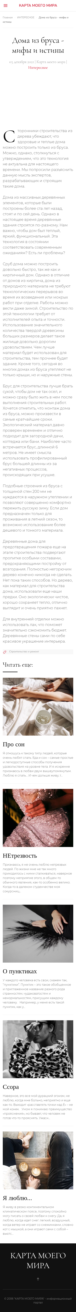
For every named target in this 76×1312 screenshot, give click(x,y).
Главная (8, 17)
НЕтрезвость (20, 855)
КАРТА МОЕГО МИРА (38, 5)
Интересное (38, 67)
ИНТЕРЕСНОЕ (25, 17)
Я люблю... (17, 1198)
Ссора (11, 1086)
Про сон (14, 744)
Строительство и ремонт (24, 651)
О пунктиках (20, 971)
